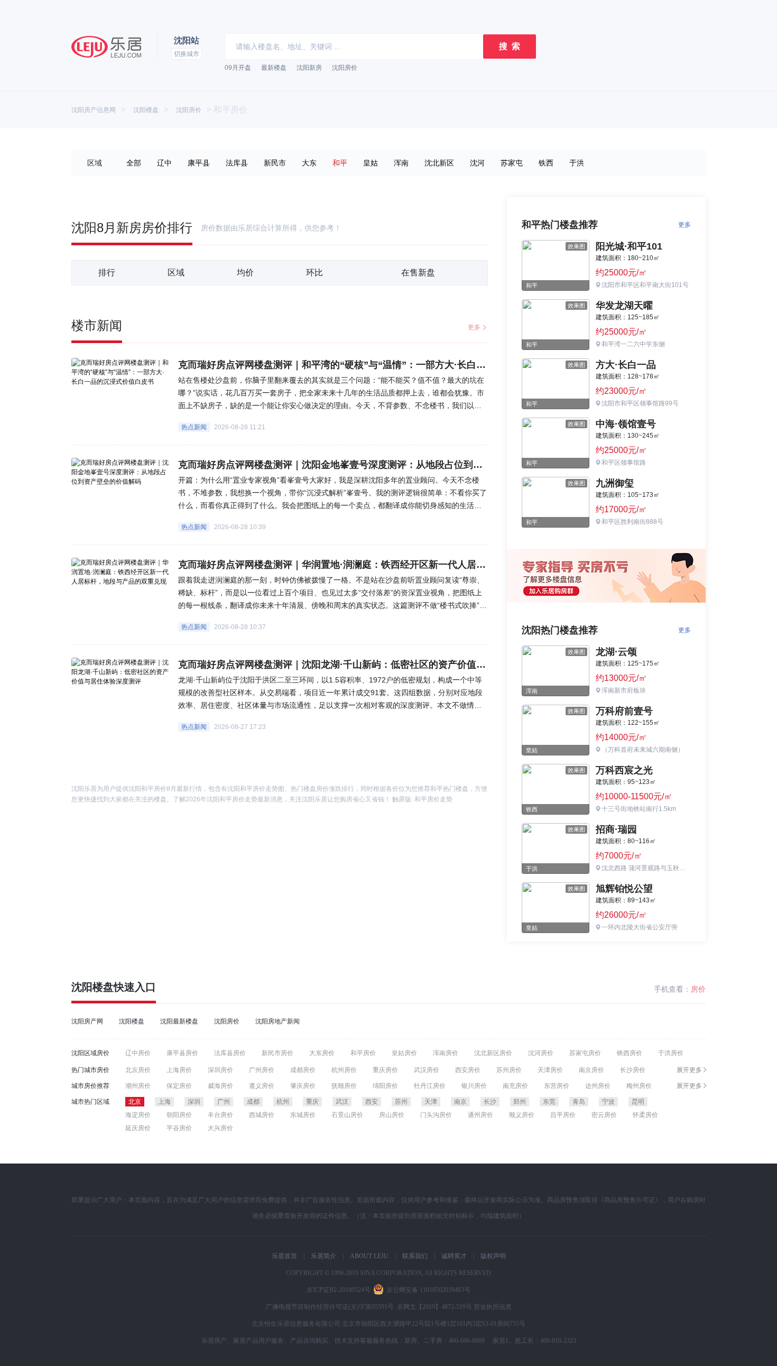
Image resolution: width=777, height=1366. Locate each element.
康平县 (199, 163)
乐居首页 (284, 1256)
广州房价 (261, 1070)
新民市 (275, 163)
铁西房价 (629, 1053)
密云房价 (604, 1115)
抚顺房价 (344, 1086)
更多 (474, 327)
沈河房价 (540, 1053)
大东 (309, 163)
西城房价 (261, 1115)
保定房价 (179, 1086)
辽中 (164, 163)
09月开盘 (238, 67)
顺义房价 (521, 1115)
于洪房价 (670, 1053)
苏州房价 (509, 1070)
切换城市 (186, 54)
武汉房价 (426, 1070)
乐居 (106, 47)
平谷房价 (179, 1128)
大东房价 (322, 1053)
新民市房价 (277, 1053)
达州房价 (597, 1086)
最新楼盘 (273, 67)
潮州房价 (138, 1086)
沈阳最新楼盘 (179, 1021)
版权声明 (493, 1256)
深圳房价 (220, 1070)
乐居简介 (323, 1256)
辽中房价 (138, 1053)
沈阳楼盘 (146, 110)
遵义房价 (261, 1086)
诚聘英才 (454, 1256)
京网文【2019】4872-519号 (434, 1306)
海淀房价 (138, 1115)
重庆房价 (385, 1070)
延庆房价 (138, 1128)
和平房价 (363, 1053)
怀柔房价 (645, 1115)
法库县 (237, 163)
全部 (133, 163)
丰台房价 (220, 1115)
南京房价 (591, 1070)
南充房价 (515, 1086)
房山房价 (391, 1115)
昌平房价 (563, 1115)
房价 (698, 989)
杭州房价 (344, 1070)
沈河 (477, 163)
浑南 (401, 163)
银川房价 (474, 1086)
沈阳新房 (309, 67)
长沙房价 (632, 1070)
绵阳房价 (385, 1086)
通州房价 (480, 1115)
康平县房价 (182, 1053)
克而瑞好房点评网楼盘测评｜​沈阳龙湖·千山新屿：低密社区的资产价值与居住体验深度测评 (370, 664)
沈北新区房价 (493, 1053)
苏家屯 (512, 163)
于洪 (576, 163)
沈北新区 (439, 163)
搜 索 (509, 46)
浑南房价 (445, 1053)
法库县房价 (230, 1053)
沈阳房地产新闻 (277, 1021)
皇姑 (370, 163)
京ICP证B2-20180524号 (339, 1290)
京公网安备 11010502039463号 (428, 1290)
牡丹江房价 (430, 1086)
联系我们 (415, 1256)
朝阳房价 (179, 1115)
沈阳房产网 (87, 1021)
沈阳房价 (344, 67)
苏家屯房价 (585, 1053)
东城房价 (303, 1115)
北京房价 (138, 1070)
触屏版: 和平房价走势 (422, 799)
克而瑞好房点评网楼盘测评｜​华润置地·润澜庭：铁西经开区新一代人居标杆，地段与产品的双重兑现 (389, 564)
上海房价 (179, 1070)
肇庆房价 (303, 1086)
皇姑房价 (404, 1053)
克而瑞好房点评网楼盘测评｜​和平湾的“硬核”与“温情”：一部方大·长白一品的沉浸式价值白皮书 (379, 364)
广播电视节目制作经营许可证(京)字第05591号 (330, 1306)
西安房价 (467, 1070)
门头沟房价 (436, 1115)
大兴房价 (220, 1128)
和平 (339, 163)
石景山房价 (347, 1115)
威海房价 (220, 1086)
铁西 (546, 163)
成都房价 (303, 1070)
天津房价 (550, 1070)
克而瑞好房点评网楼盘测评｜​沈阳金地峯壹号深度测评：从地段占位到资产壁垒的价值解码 (368, 464)
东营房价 (556, 1086)
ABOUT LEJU (369, 1256)
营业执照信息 (493, 1306)
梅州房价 (639, 1086)
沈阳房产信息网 (93, 110)
